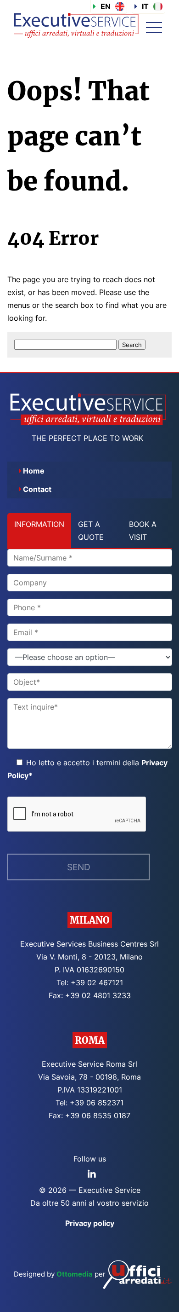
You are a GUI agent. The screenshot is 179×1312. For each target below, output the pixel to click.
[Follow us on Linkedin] (92, 1174)
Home (34, 470)
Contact (37, 489)
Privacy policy (89, 1223)
